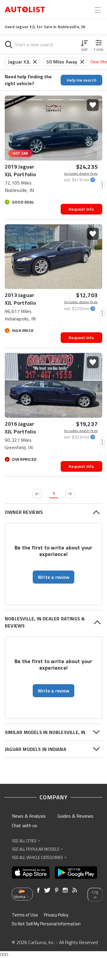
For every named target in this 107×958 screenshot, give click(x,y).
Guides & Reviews (75, 815)
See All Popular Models (37, 849)
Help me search (81, 80)
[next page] (70, 494)
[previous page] (37, 494)
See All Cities (26, 841)
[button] (84, 44)
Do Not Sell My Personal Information (46, 923)
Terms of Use (25, 914)
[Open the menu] (98, 10)
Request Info (81, 209)
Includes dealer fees (80, 173)
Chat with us (24, 825)
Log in (95, 894)
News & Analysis (29, 815)
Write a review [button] (53, 577)
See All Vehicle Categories (39, 857)
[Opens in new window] (31, 872)
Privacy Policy (56, 914)
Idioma (19, 897)
